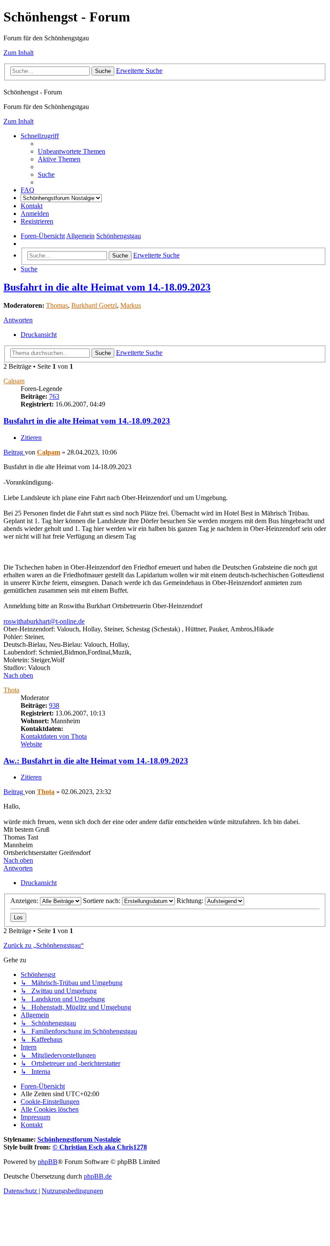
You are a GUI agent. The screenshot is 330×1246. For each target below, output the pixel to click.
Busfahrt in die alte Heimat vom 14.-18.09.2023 (107, 287)
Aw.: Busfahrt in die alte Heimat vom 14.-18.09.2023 (95, 760)
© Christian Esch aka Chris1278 (99, 1147)
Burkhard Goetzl (94, 305)
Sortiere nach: (102, 900)
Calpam (13, 381)
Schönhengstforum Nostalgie (79, 1139)
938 (54, 705)
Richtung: (191, 900)
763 (54, 396)
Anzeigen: (25, 900)
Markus (130, 305)
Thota (11, 690)
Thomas (57, 305)
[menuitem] (71, 151)
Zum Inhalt (18, 52)
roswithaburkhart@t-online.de (44, 621)
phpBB (48, 1161)
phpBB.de (98, 1176)
